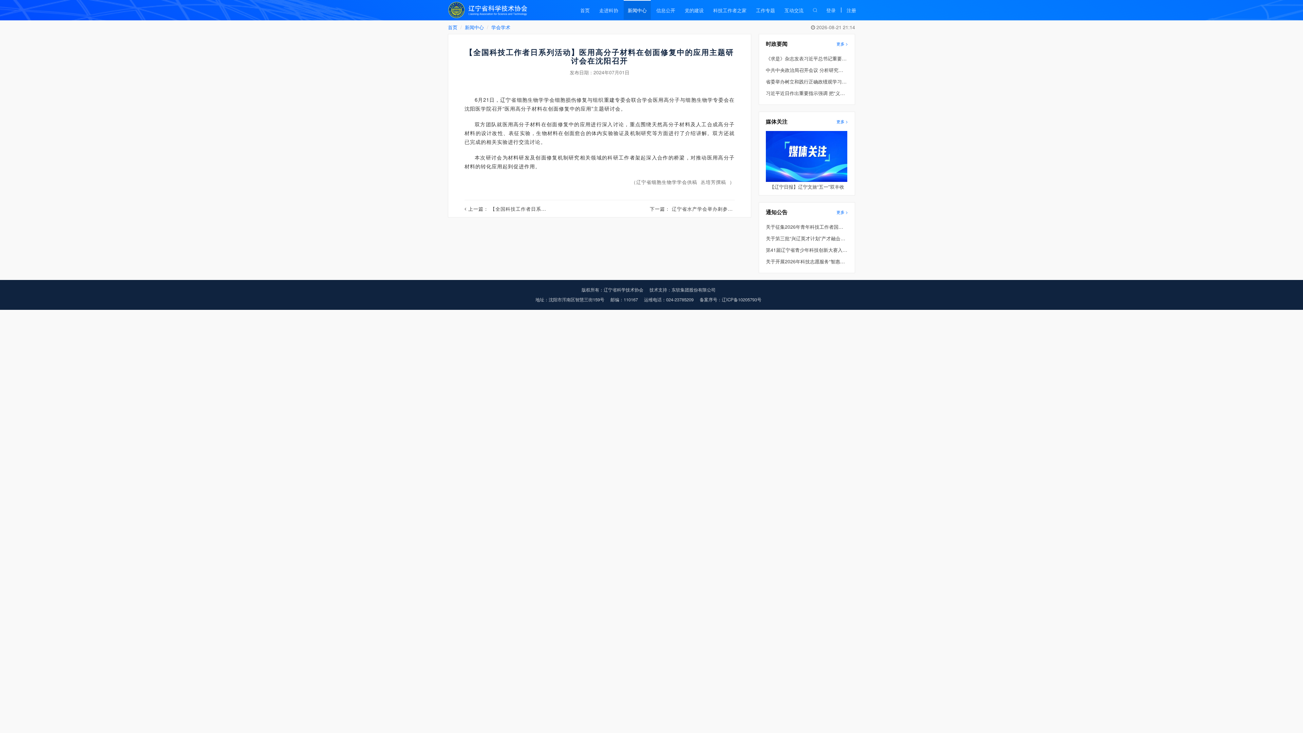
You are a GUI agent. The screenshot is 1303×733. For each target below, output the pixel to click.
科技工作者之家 (730, 10)
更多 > (842, 43)
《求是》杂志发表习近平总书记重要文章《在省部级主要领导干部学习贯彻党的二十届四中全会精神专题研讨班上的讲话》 (806, 58)
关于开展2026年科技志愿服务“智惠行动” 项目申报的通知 (806, 261)
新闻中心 (637, 10)
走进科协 (608, 10)
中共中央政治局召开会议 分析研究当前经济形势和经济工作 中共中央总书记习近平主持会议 (806, 70)
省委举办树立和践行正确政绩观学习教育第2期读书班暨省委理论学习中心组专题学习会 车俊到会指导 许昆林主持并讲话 (806, 81)
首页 (585, 10)
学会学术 (500, 27)
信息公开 (665, 10)
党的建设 (694, 10)
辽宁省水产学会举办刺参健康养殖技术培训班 (723, 208)
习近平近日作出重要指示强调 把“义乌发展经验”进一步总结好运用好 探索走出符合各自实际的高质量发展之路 (806, 93)
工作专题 (765, 10)
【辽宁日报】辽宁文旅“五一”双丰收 (807, 186)
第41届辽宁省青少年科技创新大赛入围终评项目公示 (806, 249)
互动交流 (794, 10)
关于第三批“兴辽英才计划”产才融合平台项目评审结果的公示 (806, 238)
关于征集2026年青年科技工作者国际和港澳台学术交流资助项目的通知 (806, 226)
